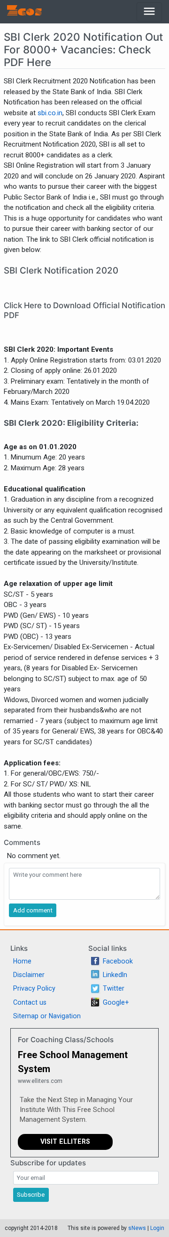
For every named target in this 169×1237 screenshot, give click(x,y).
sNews (137, 1228)
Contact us (29, 1002)
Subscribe (31, 1194)
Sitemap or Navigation (47, 1016)
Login (157, 1228)
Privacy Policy (34, 988)
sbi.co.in (50, 113)
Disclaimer (29, 974)
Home (22, 961)
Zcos (24, 12)
